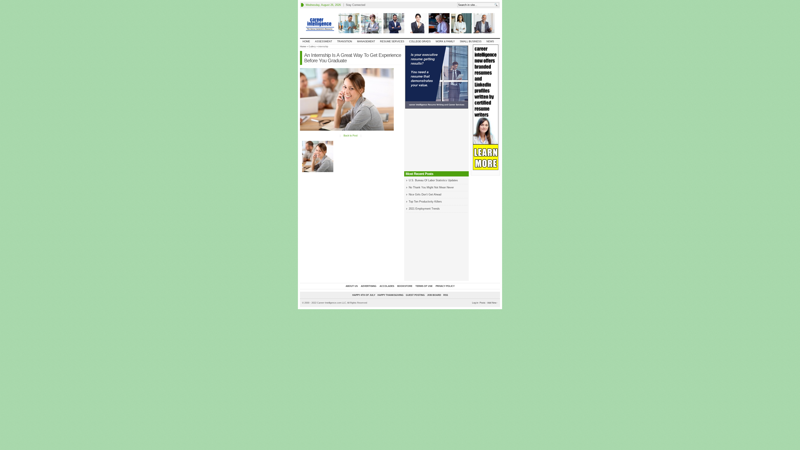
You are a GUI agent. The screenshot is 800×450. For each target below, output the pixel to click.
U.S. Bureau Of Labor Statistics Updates (433, 180)
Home (306, 41)
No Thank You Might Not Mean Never (431, 187)
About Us (352, 286)
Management (366, 41)
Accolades (387, 286)
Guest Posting (415, 295)
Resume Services (392, 41)
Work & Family (445, 41)
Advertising (368, 286)
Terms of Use (423, 286)
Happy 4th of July (363, 295)
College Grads (420, 41)
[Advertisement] (436, 141)
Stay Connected (355, 4)
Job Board (434, 295)
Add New (491, 302)
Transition (344, 41)
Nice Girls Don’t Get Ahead (425, 194)
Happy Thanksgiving (391, 295)
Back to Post (351, 135)
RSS (445, 295)
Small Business (470, 41)
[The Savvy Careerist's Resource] (400, 23)
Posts (482, 302)
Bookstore (404, 286)
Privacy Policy (445, 286)
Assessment (323, 41)
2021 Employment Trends (424, 208)
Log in (475, 302)
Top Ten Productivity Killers (425, 201)
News (490, 41)
